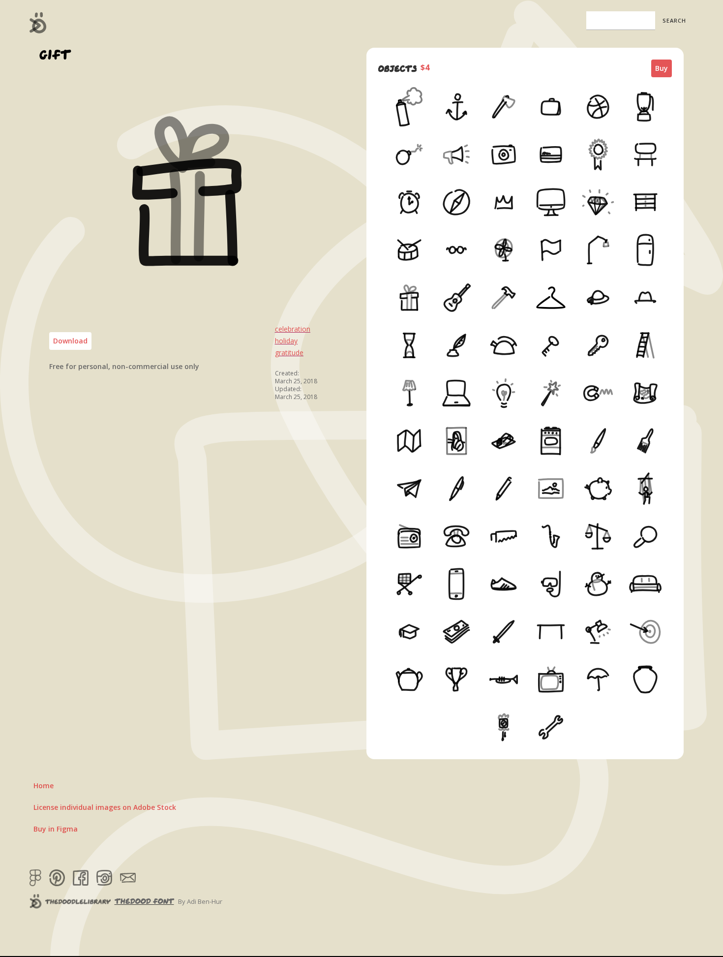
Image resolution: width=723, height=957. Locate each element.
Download (70, 340)
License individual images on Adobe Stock (104, 807)
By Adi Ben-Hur (200, 901)
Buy (661, 68)
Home (43, 785)
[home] (38, 22)
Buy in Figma (55, 829)
